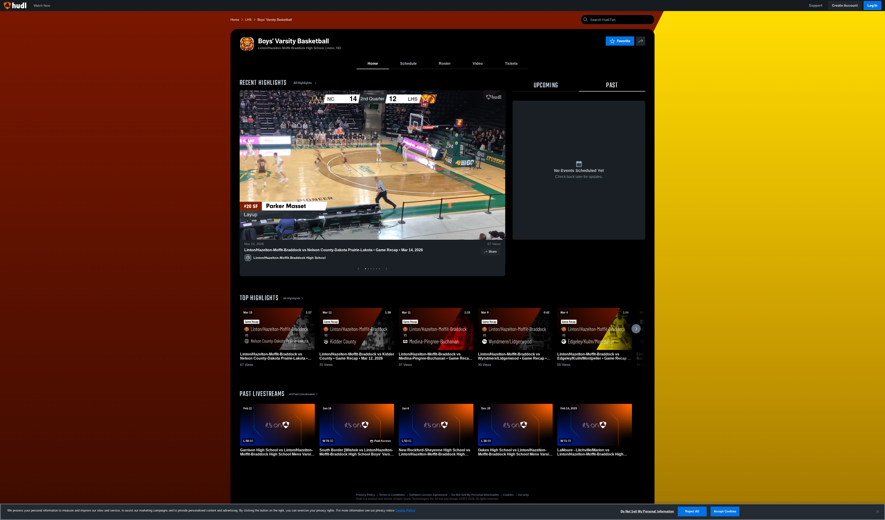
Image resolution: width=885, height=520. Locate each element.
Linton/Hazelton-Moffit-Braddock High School (290, 258)
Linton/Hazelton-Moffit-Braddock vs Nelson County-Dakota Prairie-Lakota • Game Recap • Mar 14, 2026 (333, 250)
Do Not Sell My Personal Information (475, 494)
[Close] (878, 511)
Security (523, 494)
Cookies (508, 494)
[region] (442, 512)
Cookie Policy (405, 510)
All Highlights (302, 83)
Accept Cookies (725, 511)
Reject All (692, 511)
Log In (872, 5)
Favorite (623, 41)
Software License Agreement (428, 494)
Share (493, 251)
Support (815, 5)
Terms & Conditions (392, 494)
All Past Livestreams (302, 394)
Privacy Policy (365, 494)
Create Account (845, 5)
